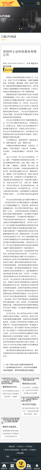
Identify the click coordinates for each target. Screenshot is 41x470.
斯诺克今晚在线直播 (12, 450)
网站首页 (12, 446)
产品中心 (20, 446)
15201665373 (29, 3)
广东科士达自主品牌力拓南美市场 (20, 364)
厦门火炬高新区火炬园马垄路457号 (23, 456)
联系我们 (33, 450)
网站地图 (20, 453)
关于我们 (29, 446)
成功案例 (24, 450)
